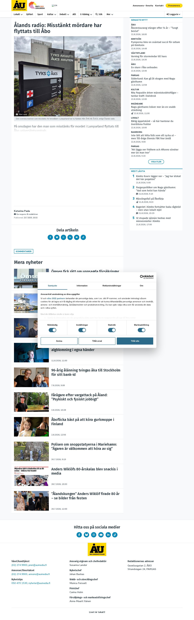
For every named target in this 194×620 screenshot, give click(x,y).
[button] (173, 14)
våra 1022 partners (56, 298)
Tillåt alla (135, 341)
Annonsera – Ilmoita (143, 5)
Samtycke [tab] (52, 285)
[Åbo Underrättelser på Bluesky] (86, 534)
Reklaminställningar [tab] (112, 285)
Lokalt (17, 14)
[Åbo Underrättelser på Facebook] (79, 534)
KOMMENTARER (23, 251)
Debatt (63, 14)
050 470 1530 (19, 583)
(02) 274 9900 (19, 565)
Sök (100, 14)
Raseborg (136, 132)
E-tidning (84, 14)
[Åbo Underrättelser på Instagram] (93, 534)
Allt (74, 14)
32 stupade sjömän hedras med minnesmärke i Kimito (153, 221)
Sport (40, 14)
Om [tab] (141, 285)
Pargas (135, 75)
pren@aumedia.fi (38, 565)
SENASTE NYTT (139, 20)
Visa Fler (156, 161)
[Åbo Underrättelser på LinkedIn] (108, 534)
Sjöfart (29, 14)
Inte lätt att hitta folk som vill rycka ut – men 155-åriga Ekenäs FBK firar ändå (153, 138)
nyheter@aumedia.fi (39, 583)
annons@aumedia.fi (39, 574)
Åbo (133, 25)
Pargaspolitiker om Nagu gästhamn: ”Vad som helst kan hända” (156, 190)
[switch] (82, 330)
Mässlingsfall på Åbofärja (150, 200)
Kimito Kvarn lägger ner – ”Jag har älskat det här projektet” (158, 179)
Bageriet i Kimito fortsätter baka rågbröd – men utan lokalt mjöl (158, 210)
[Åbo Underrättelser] (97, 549)
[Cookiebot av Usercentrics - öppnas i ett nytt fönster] (141, 277)
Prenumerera (174, 5)
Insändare (137, 104)
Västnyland (138, 53)
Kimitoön (136, 39)
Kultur (50, 14)
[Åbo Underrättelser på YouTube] (101, 534)
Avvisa (59, 341)
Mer (108, 14)
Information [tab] (82, 285)
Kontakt (159, 5)
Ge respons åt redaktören (27, 214)
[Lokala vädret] (53, 5)
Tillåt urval (97, 341)
